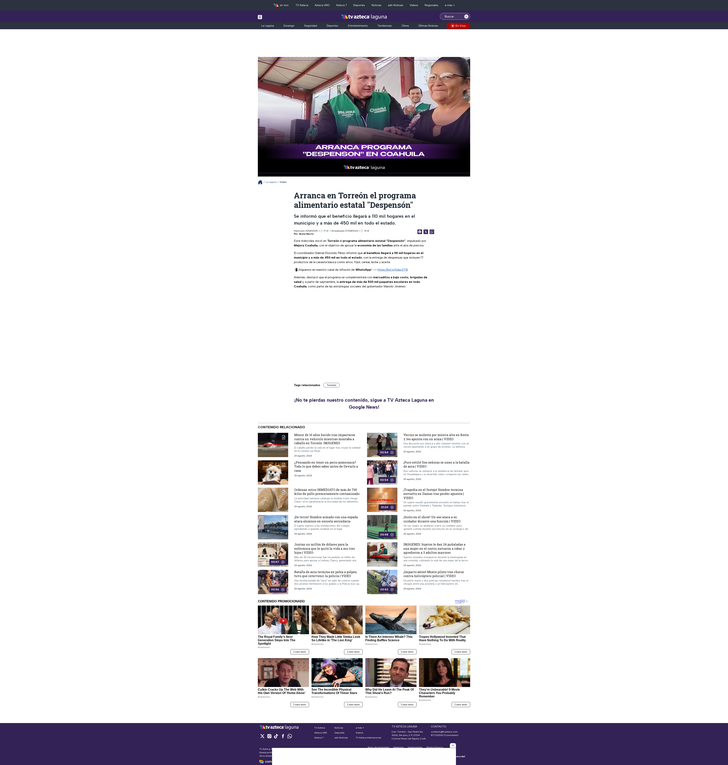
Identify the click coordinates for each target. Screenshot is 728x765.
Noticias (376, 5)
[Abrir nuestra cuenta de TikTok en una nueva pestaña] (276, 736)
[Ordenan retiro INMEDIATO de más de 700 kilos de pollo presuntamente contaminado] (273, 499)
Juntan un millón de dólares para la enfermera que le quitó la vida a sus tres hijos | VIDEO (324, 548)
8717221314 (437, 735)
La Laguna (267, 25)
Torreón (331, 385)
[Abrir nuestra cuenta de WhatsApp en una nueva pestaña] (289, 736)
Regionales (431, 5)
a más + (450, 5)
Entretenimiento (358, 25)
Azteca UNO (322, 5)
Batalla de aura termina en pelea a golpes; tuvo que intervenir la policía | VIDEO (325, 574)
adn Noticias (395, 5)
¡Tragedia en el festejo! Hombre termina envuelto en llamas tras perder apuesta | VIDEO (433, 493)
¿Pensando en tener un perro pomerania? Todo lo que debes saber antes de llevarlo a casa (326, 466)
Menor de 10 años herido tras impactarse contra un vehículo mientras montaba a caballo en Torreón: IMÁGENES (324, 439)
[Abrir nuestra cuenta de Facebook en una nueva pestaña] (283, 736)
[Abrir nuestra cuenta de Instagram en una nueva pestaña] (269, 736)
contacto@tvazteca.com (444, 731)
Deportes (359, 5)
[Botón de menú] (260, 17)
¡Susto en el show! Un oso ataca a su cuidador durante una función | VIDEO (431, 519)
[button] (453, 745)
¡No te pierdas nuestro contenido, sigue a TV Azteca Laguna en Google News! (364, 403)
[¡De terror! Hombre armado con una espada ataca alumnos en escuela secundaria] (273, 527)
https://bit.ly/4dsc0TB (392, 269)
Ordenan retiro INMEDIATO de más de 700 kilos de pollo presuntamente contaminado (326, 491)
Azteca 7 (341, 5)
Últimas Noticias (428, 25)
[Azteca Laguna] (364, 17)
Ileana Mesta (306, 234)
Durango (289, 25)
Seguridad (310, 25)
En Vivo (460, 26)
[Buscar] (466, 16)
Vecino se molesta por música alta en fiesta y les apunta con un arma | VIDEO (436, 437)
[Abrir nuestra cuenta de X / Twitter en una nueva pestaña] (262, 736)
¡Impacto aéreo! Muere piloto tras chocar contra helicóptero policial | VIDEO (433, 574)
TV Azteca (302, 5)
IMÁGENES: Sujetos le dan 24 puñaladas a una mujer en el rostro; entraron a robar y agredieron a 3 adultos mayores (434, 548)
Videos (414, 5)
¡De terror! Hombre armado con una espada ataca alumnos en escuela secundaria (326, 519)
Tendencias (384, 25)
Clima (405, 25)
